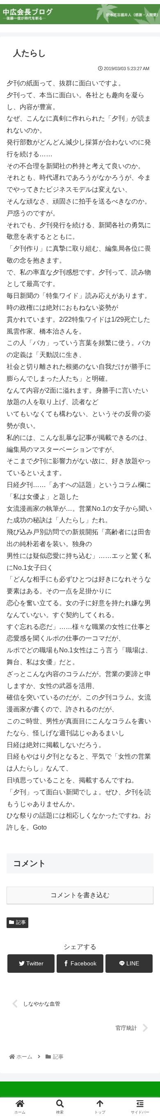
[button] (143, 829)
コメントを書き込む (80, 895)
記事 (21, 922)
